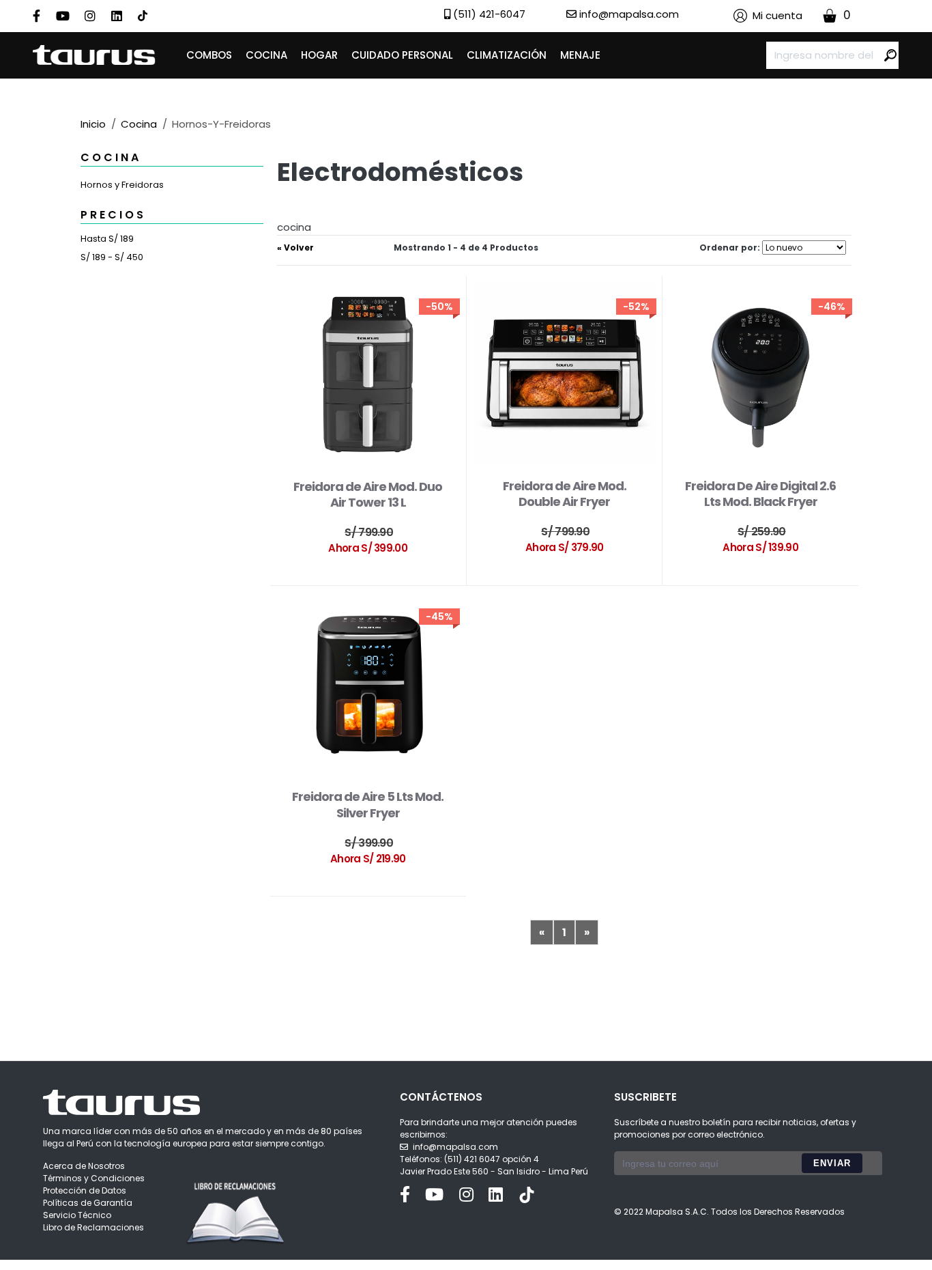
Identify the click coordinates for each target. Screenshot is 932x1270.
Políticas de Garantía (87, 1203)
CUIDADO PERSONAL (402, 55)
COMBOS (209, 55)
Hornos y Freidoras (122, 184)
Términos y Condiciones (94, 1178)
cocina (139, 124)
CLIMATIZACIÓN (507, 55)
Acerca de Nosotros (84, 1166)
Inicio (93, 124)
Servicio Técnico (77, 1215)
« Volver (295, 247)
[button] (767, 16)
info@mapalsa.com (455, 1147)
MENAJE (580, 55)
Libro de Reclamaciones (93, 1227)
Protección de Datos (84, 1190)
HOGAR (319, 55)
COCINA (266, 55)
